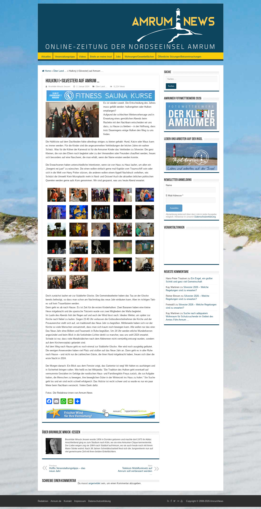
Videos (82, 56)
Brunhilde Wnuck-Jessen (59, 86)
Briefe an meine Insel (101, 56)
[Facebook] (171, 501)
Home (47, 71)
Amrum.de (56, 501)
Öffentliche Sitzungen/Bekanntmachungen (179, 56)
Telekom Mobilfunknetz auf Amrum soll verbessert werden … (135, 470)
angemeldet (94, 483)
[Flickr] (178, 501)
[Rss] (168, 501)
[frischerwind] (101, 413)
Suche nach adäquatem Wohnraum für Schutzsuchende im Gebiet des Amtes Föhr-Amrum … (189, 316)
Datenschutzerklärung (205, 217)
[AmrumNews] (130, 28)
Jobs (118, 56)
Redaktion (43, 501)
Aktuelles (46, 56)
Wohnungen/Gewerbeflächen (139, 56)
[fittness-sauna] (101, 95)
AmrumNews (216, 501)
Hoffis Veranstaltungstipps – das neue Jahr (67, 468)
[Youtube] (181, 501)
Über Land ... (60, 71)
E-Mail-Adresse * (174, 195)
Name (169, 185)
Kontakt (68, 501)
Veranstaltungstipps (65, 56)
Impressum (80, 501)
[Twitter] (174, 501)
